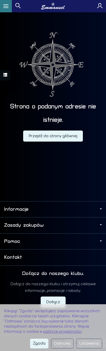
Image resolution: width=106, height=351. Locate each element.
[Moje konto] (100, 6)
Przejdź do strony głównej (53, 136)
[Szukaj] (18, 6)
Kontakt (13, 257)
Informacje (16, 209)
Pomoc (12, 241)
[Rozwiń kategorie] (6, 6)
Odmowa (62, 343)
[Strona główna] (53, 6)
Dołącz (53, 302)
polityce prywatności (62, 332)
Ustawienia (89, 343)
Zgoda (39, 343)
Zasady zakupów (24, 225)
